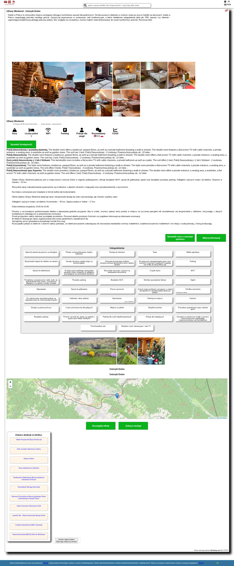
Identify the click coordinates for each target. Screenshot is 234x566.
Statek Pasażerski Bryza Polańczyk (29, 440)
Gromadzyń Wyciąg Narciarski (29, 487)
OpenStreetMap (221, 418)
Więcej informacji (211, 238)
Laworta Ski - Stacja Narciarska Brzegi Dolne (28, 515)
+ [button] (10, 382)
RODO (201, 563)
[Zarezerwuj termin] (226, 10)
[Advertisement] (117, 41)
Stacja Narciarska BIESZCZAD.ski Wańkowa (28, 534)
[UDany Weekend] (48, 89)
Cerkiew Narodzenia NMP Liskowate (28, 525)
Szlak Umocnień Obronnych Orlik (29, 506)
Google (45, 563)
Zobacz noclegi (133, 426)
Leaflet (211, 418)
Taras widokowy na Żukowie (28, 468)
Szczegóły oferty (100, 426)
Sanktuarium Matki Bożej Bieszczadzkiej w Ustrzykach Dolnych (28, 478)
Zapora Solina (29, 459)
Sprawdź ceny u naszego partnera (180, 237)
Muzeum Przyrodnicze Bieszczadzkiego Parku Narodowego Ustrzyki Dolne (29, 497)
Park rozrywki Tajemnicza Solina (29, 449)
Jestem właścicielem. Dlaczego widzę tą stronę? (66, 540)
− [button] (10, 386)
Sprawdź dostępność (21, 144)
